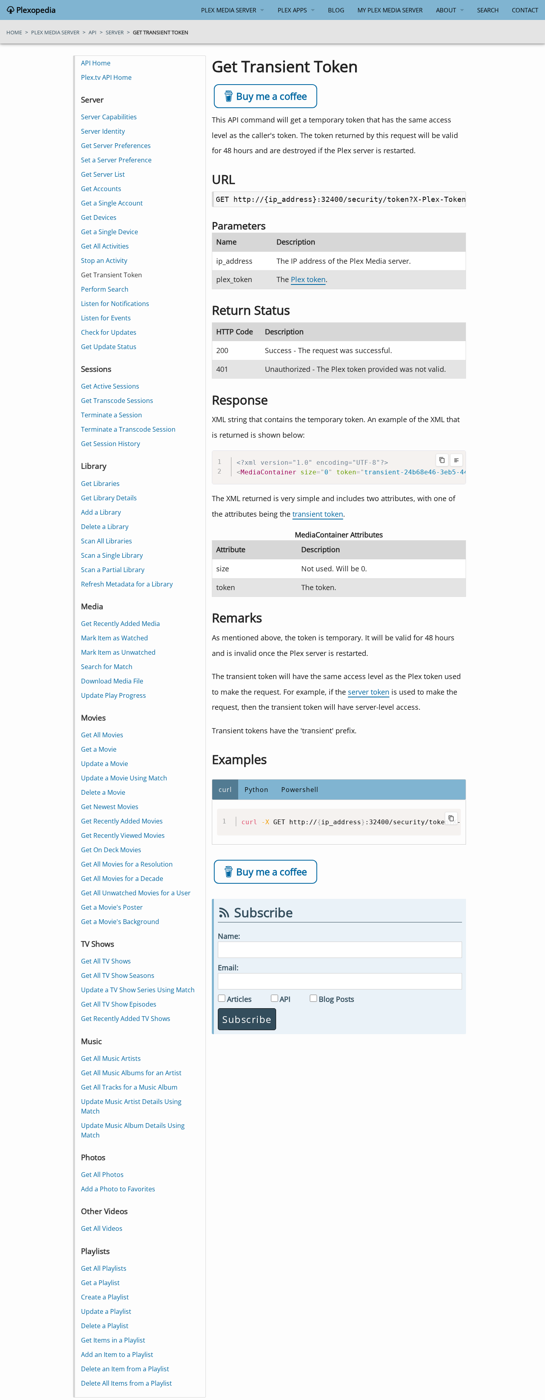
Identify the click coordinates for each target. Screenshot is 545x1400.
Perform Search (104, 289)
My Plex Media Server (390, 10)
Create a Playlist (105, 1297)
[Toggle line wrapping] (456, 460)
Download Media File (112, 681)
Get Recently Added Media (120, 623)
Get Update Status (108, 346)
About (446, 10)
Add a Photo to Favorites (118, 1189)
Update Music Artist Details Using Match (131, 1106)
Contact (525, 10)
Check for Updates (108, 332)
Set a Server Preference (116, 160)
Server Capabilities (109, 117)
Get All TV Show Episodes (118, 1004)
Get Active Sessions (110, 386)
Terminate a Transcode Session (128, 429)
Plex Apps (292, 10)
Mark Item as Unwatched (118, 652)
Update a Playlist (106, 1311)
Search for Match (106, 666)
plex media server (55, 32)
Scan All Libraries (106, 541)
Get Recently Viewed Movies (123, 835)
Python (257, 789)
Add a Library (101, 512)
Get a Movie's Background (120, 921)
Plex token (308, 279)
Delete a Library (104, 526)
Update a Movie (104, 763)
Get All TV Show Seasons (117, 975)
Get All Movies (102, 735)
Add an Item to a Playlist (117, 1354)
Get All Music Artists (111, 1058)
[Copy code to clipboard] (442, 460)
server (115, 32)
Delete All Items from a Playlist (126, 1383)
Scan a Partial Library (112, 569)
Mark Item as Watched (114, 638)
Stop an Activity (104, 260)
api (93, 32)
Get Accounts (101, 188)
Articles (239, 999)
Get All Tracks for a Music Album (129, 1087)
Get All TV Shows (106, 961)
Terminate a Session (111, 415)
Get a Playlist (100, 1282)
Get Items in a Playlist (113, 1340)
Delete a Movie (103, 792)
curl (225, 789)
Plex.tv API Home (106, 77)
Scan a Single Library (112, 555)
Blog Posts (336, 999)
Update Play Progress (113, 695)
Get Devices (99, 217)
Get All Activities (105, 246)
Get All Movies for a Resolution (127, 864)
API (285, 999)
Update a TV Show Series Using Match (138, 989)
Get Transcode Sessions (117, 400)
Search (488, 10)
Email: (228, 967)
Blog (336, 10)
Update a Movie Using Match (124, 778)
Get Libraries (100, 483)
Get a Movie (99, 749)
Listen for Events (106, 318)
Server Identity (103, 131)
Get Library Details (109, 498)
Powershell (299, 789)
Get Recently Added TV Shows (125, 1018)
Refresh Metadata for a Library (127, 584)
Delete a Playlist (104, 1325)
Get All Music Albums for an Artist (131, 1072)
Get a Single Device (109, 231)
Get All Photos (102, 1174)
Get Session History (110, 443)
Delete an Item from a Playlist (125, 1368)
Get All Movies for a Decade (122, 878)
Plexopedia (35, 10)
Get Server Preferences (116, 145)
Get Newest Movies (109, 806)
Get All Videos (101, 1228)
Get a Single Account (112, 203)
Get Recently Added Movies (122, 821)
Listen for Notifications (115, 303)
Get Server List (103, 174)
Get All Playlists (103, 1268)
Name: (229, 936)
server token (368, 692)
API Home (96, 63)
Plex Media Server (228, 10)
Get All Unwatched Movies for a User (136, 893)
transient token (317, 514)
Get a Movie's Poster (112, 907)
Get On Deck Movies (111, 849)
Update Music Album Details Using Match (133, 1130)
